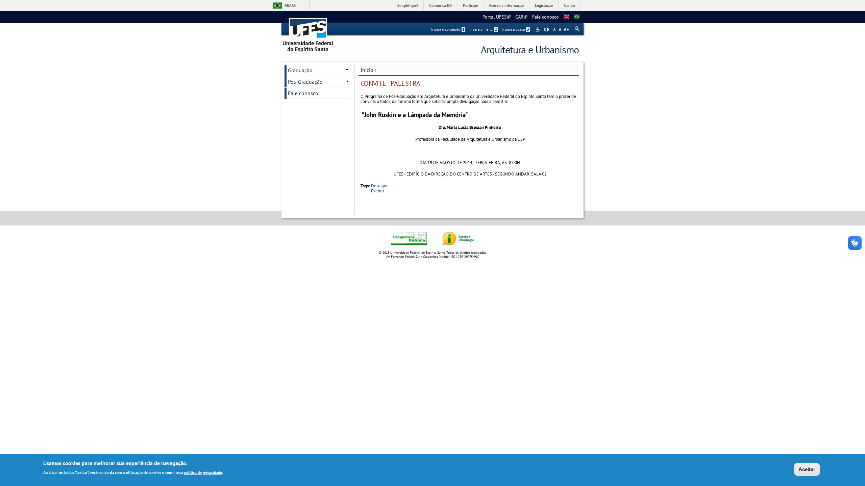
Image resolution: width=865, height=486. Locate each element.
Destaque (380, 186)
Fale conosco (545, 17)
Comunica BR (440, 5)
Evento (377, 191)
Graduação (300, 70)
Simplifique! (407, 5)
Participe (470, 5)
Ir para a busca (515, 29)
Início (367, 69)
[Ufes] (308, 33)
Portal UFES (497, 17)
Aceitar (806, 469)
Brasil (291, 5)
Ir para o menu (483, 29)
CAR (521, 17)
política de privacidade (203, 472)
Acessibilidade (538, 29)
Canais (569, 5)
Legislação (544, 5)
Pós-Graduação (305, 81)
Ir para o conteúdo (448, 29)
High (546, 29)
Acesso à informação (506, 5)
